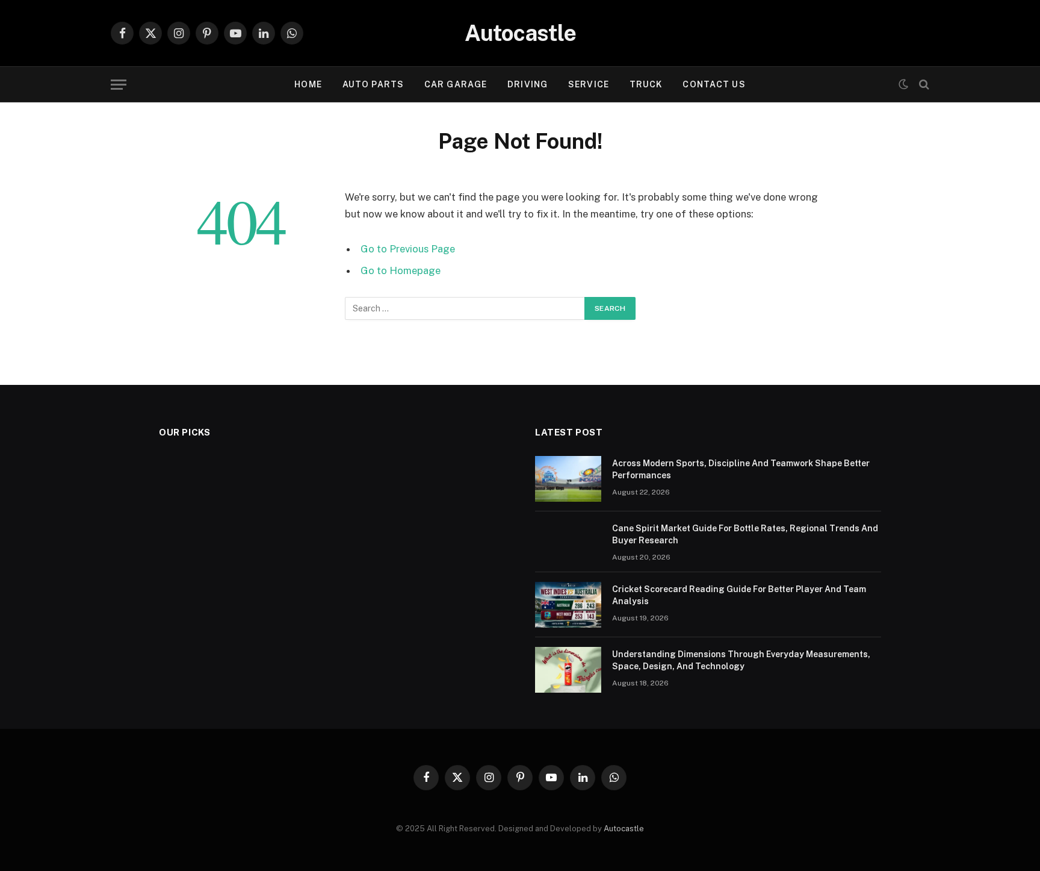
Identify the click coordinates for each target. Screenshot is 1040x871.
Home (307, 84)
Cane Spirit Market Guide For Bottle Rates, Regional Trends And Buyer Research (745, 534)
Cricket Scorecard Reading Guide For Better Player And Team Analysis (739, 595)
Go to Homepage (401, 270)
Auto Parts (373, 84)
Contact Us (713, 84)
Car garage (455, 84)
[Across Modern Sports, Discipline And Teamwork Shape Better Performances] (568, 479)
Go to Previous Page (408, 249)
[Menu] (118, 84)
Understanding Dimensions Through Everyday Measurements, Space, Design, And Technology (741, 660)
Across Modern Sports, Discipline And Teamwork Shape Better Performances (741, 469)
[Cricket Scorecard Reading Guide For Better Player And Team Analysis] (568, 605)
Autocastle (624, 828)
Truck (646, 84)
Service (588, 84)
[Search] (923, 84)
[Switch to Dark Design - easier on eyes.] (903, 84)
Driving (527, 84)
